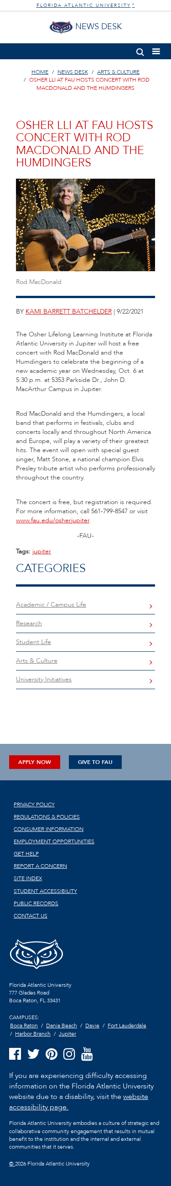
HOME (39, 72)
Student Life (33, 642)
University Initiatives (44, 679)
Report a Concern (40, 866)
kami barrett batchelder (69, 311)
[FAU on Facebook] (15, 1054)
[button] (140, 50)
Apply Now (34, 762)
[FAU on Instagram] (69, 1054)
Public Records (36, 903)
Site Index (28, 878)
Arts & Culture (36, 660)
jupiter (41, 551)
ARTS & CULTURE (118, 72)
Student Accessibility (45, 891)
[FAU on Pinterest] (51, 1054)
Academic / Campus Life (51, 604)
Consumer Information (48, 829)
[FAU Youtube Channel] (87, 1054)
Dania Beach (61, 1025)
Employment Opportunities (54, 841)
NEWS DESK (72, 72)
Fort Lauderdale (127, 1025)
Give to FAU (95, 762)
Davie (92, 1025)
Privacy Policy (34, 804)
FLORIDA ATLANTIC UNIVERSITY (85, 5)
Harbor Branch (33, 1033)
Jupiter (67, 1033)
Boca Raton (24, 1025)
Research (29, 623)
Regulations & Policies (47, 816)
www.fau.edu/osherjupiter (52, 520)
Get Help (26, 853)
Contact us (30, 915)
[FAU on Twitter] (33, 1054)
